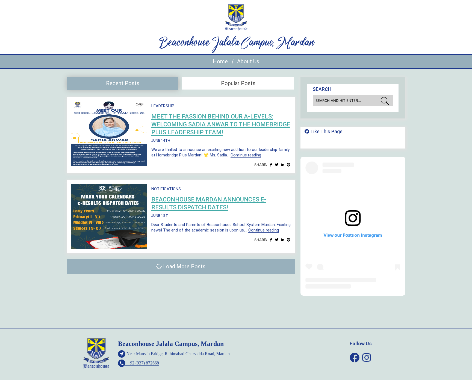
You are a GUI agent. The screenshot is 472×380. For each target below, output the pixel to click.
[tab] (122, 83)
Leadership (162, 105)
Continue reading (246, 155)
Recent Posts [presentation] (122, 83)
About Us (248, 61)
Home (220, 61)
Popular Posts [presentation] (238, 83)
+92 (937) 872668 (142, 363)
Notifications (166, 188)
